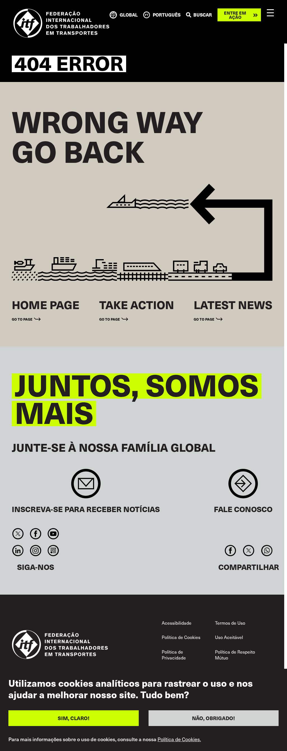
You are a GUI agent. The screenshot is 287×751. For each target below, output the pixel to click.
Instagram (35, 550)
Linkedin (18, 550)
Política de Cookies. (179, 739)
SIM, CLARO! (73, 718)
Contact (243, 486)
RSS (53, 550)
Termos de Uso (230, 622)
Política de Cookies (181, 637)
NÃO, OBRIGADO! (213, 718)
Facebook (35, 533)
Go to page (22, 319)
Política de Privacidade (174, 654)
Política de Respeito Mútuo (235, 654)
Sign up (86, 486)
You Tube (53, 533)
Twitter (18, 533)
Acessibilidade (176, 622)
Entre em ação (235, 15)
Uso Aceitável (229, 637)
